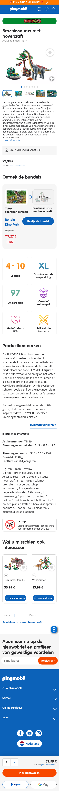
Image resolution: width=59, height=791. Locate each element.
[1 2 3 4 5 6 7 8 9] (10, 762)
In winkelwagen (29, 773)
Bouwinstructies (43, 425)
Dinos (33, 615)
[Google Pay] (43, 784)
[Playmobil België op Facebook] (20, 733)
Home (6, 615)
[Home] (18, 9)
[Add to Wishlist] (50, 52)
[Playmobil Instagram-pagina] (38, 733)
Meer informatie (11, 140)
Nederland (32, 743)
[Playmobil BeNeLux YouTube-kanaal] (29, 733)
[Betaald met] (15, 784)
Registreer (48, 660)
